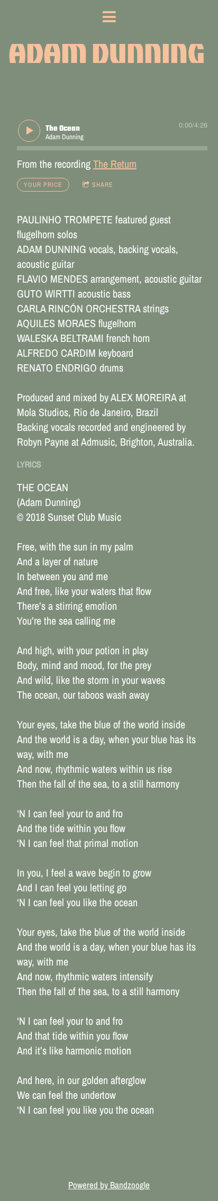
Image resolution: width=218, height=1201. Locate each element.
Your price (43, 184)
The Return (115, 164)
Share (102, 184)
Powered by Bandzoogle (109, 1185)
